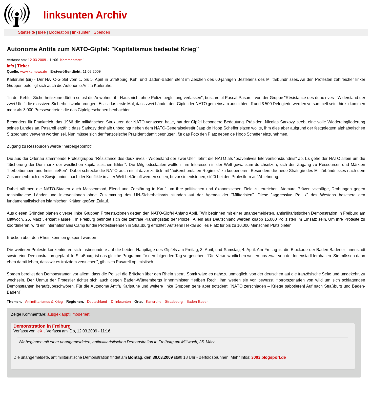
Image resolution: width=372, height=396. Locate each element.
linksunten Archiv (85, 15)
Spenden (102, 32)
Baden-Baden (198, 301)
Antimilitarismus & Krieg (44, 301)
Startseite (26, 32)
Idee (42, 32)
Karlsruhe (153, 301)
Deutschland (97, 301)
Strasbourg (174, 301)
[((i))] (16, 25)
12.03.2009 (37, 60)
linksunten (81, 32)
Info (10, 66)
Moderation (59, 32)
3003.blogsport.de (268, 357)
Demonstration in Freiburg (42, 326)
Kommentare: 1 (72, 60)
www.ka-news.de (33, 71)
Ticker (23, 66)
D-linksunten (121, 301)
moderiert (80, 314)
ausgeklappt (58, 314)
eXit (41, 331)
